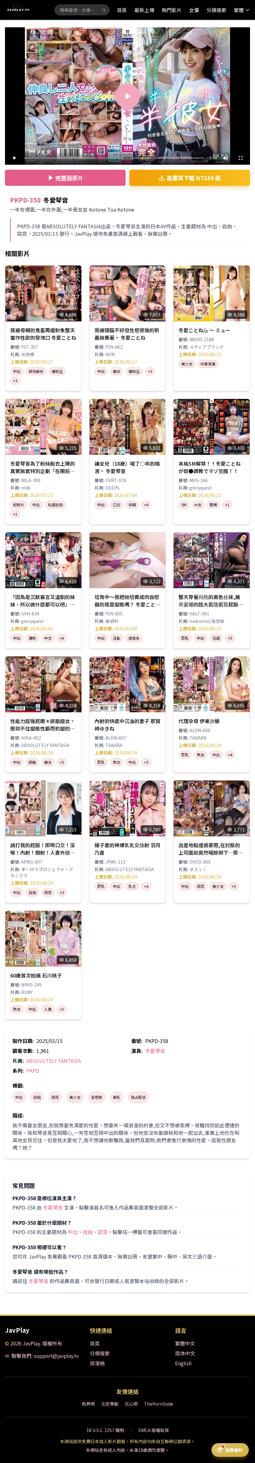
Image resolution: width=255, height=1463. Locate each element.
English (183, 1363)
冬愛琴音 (155, 1050)
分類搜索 (216, 10)
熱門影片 (172, 10)
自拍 (37, 1097)
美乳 (116, 1097)
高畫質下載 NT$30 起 (194, 178)
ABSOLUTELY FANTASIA (53, 1060)
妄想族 (96, 1097)
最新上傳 (144, 10)
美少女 (75, 1097)
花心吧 (131, 1404)
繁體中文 (185, 1343)
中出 (19, 1097)
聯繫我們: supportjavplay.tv (45, 1355)
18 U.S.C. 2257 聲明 (105, 1430)
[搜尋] (103, 9)
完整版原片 (69, 178)
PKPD (32, 1070)
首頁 (122, 10)
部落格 (97, 1363)
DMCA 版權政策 (153, 1430)
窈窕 (55, 1097)
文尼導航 (109, 1404)
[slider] (114, 158)
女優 (194, 10)
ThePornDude (158, 1404)
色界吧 (88, 1404)
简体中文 (185, 1353)
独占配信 (138, 1097)
